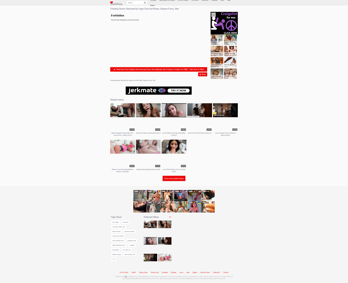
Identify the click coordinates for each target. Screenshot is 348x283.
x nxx (113, 259)
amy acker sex (127, 250)
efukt (187, 272)
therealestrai (115, 250)
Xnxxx (181, 272)
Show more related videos (174, 178)
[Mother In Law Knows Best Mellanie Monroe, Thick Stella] (164, 261)
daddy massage (116, 254)
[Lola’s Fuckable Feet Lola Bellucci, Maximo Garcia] (150, 261)
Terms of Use (155, 272)
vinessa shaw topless (118, 236)
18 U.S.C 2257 (123, 272)
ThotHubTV (216, 272)
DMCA (134, 272)
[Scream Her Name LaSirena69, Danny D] (164, 228)
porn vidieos (115, 222)
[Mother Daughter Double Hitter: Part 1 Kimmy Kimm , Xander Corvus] (150, 228)
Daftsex (152, 5)
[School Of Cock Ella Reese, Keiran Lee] (164, 244)
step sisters (126, 222)
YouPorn (226, 272)
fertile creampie (116, 231)
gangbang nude (131, 240)
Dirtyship (173, 272)
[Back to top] (343, 277)
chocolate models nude (118, 227)
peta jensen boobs (129, 231)
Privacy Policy (143, 272)
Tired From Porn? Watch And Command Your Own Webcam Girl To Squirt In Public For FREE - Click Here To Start (160, 69)
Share (203, 74)
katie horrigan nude (130, 254)
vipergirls (132, 245)
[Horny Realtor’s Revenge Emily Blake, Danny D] (150, 244)
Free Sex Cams (205, 272)
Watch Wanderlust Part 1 (119, 245)
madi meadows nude (118, 240)
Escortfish (165, 272)
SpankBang (116, 3)
